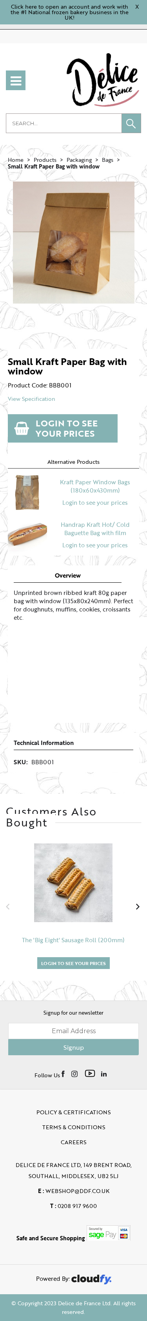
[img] (64, 1073)
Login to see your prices (67, 428)
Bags (107, 160)
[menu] (15, 80)
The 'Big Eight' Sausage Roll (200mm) (73, 940)
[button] (131, 123)
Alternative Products (73, 462)
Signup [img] (74, 1047)
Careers (73, 1142)
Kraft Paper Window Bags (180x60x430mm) (95, 486)
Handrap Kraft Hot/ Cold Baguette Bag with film (95, 528)
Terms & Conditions (73, 1127)
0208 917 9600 (73, 1206)
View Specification (31, 399)
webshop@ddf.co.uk (73, 1191)
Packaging (79, 160)
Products (45, 160)
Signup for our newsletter (73, 1013)
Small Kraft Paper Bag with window (54, 166)
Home (16, 160)
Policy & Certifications (73, 1112)
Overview (68, 575)
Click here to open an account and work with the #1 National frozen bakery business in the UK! (70, 12)
